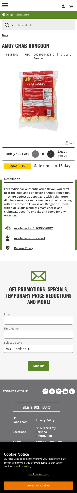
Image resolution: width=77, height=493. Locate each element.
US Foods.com (20, 420)
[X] (58, 391)
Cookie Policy (22, 466)
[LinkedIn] (65, 391)
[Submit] (7, 25)
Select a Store (13, 342)
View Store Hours (37, 407)
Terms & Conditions (49, 442)
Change (9, 14)
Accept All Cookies (38, 485)
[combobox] (38, 25)
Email (7, 314)
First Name (11, 328)
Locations (19, 432)
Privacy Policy (45, 420)
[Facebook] (51, 391)
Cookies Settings (38, 474)
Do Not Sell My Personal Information (46, 431)
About (17, 442)
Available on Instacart (29, 238)
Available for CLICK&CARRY (33, 228)
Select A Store (22, 14)
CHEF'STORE (34, 5)
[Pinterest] (71, 391)
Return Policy (23, 248)
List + (71, 142)
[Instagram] (45, 391)
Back (5, 35)
